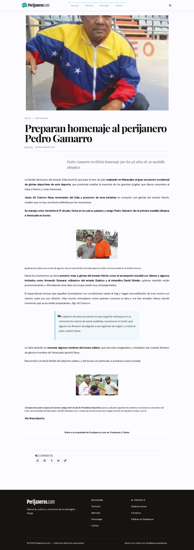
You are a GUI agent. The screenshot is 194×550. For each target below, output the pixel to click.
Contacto (136, 512)
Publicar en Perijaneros (142, 519)
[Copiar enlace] (65, 460)
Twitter (126, 432)
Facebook (115, 432)
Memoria (89, 5)
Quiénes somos (139, 506)
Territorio (75, 5)
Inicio (28, 118)
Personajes (104, 5)
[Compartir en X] (51, 460)
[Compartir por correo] (58, 460)
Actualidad (42, 118)
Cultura (119, 5)
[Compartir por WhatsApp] (38, 460)
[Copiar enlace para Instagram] (44, 460)
